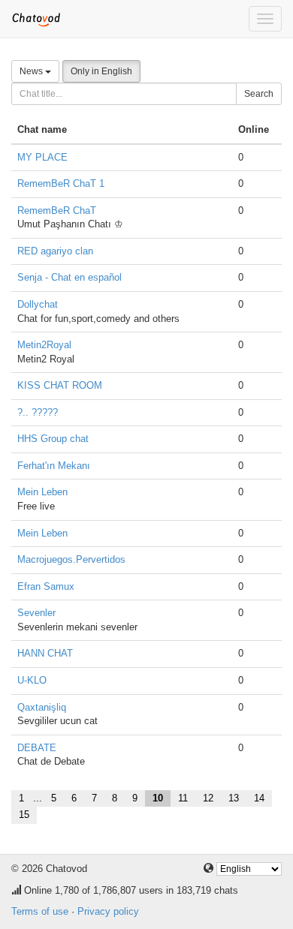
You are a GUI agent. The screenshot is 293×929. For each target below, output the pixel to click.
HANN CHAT (45, 653)
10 (158, 798)
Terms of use (39, 911)
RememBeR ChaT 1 (60, 183)
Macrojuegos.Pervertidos (71, 559)
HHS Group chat (53, 438)
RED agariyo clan (55, 251)
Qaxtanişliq (41, 707)
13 (233, 798)
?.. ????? (37, 412)
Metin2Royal (44, 344)
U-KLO (32, 680)
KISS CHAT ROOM (59, 385)
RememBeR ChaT (56, 210)
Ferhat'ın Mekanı (53, 465)
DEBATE (36, 747)
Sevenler (36, 612)
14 (259, 798)
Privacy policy (108, 911)
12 (208, 798)
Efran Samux (45, 586)
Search (258, 94)
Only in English (101, 71)
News (32, 71)
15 (24, 814)
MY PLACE (42, 157)
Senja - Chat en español (69, 277)
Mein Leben (42, 492)
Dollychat (37, 304)
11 (183, 798)
